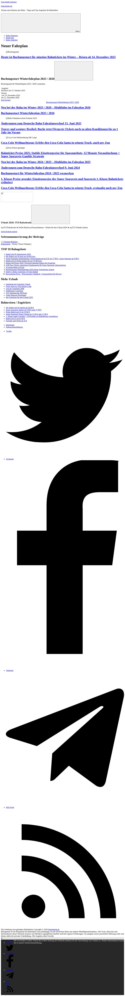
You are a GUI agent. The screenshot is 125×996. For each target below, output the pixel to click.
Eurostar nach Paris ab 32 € (16, 321)
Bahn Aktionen (12, 40)
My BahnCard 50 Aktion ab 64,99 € (20, 308)
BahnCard (10, 38)
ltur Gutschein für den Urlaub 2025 (19, 297)
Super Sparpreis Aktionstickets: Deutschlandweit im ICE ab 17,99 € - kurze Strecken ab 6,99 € (42, 259)
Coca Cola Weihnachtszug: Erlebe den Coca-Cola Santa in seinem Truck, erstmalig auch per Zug (61, 187)
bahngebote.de (6, 6)
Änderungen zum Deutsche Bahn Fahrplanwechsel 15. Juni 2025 (41, 123)
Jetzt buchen (5, 100)
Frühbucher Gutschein (14, 291)
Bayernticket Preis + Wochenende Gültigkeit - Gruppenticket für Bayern (34, 274)
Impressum (10, 325)
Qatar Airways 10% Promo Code (18, 286)
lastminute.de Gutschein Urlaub (18, 284)
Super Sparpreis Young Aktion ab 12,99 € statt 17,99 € (27, 314)
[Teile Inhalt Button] (73, 70)
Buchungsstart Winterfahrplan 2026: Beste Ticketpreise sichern (30, 270)
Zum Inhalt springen (9, 2)
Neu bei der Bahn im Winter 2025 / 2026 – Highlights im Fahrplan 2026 (45, 107)
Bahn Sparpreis (12, 36)
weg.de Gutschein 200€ (15, 289)
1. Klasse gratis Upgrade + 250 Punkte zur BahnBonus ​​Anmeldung (32, 316)
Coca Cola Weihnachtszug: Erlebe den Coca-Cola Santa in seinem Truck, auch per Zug (55, 142)
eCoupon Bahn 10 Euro (15, 267)
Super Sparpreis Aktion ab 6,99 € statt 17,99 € (23, 310)
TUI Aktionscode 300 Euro (16, 293)
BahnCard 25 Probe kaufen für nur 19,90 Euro (24, 261)
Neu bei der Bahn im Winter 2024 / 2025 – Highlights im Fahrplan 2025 (45, 162)
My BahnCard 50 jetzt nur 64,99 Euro (20, 256)
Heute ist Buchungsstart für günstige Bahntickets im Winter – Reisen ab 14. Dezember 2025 (58, 57)
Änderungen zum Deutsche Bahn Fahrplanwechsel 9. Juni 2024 (40, 167)
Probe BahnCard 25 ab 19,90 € (18, 312)
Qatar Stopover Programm (16, 295)
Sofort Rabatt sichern (9, 232)
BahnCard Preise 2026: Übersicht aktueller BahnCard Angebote (30, 263)
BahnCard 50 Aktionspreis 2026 (18, 254)
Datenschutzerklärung (14, 327)
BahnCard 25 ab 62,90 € (15, 319)
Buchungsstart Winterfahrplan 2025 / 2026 (62, 102)
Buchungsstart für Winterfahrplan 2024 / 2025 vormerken (37, 173)
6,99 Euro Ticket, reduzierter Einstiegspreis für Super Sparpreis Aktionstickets (36, 265)
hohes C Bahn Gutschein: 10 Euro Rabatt (22, 272)
